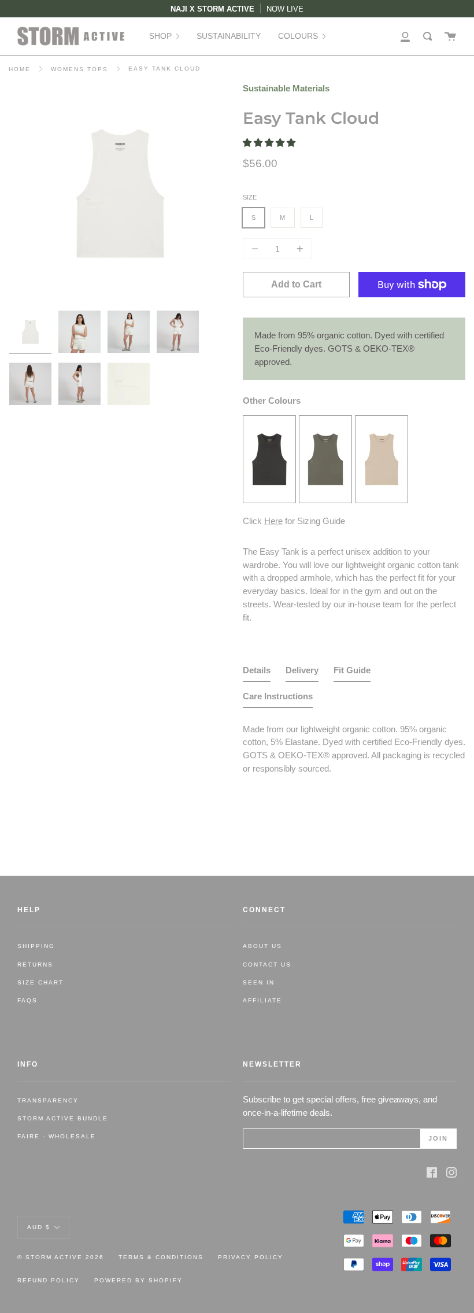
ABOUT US (262, 946)
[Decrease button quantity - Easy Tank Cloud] (257, 248)
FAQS (27, 1000)
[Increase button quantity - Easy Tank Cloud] (298, 248)
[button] (270, 142)
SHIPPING (36, 946)
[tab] (257, 673)
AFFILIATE (262, 1000)
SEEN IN (259, 982)
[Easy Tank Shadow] (269, 499)
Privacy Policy (250, 1257)
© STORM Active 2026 (60, 1257)
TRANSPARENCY (48, 1100)
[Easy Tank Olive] (325, 499)
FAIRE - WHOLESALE (56, 1136)
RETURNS (35, 964)
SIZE (250, 197)
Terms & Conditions (160, 1257)
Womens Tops (79, 69)
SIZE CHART (40, 982)
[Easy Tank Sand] (382, 499)
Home (20, 69)
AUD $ (38, 1227)
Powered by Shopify (138, 1280)
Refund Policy (48, 1280)
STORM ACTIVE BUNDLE (62, 1118)
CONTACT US (267, 964)
